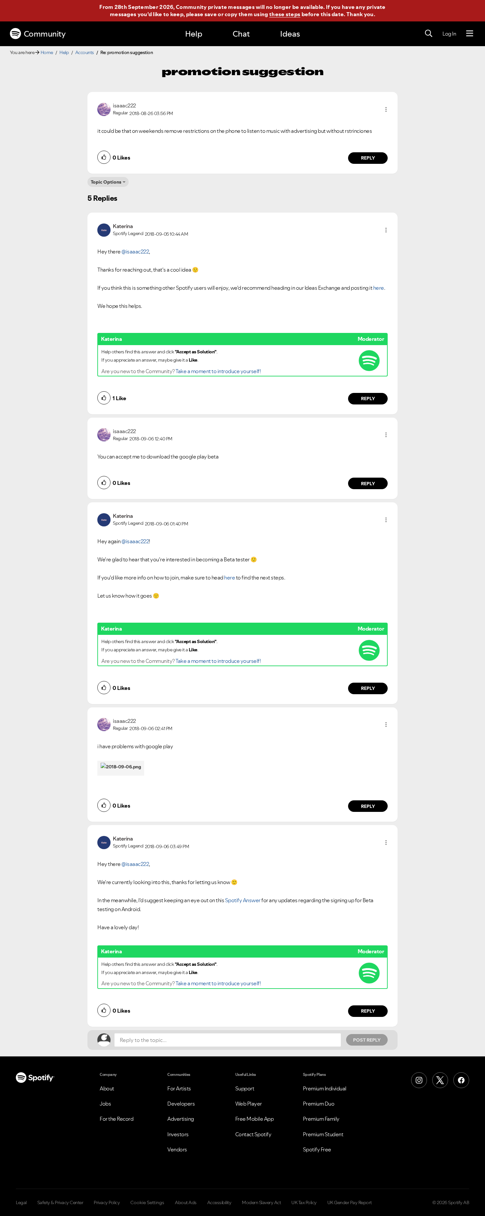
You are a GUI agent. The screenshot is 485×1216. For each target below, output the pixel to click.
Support (244, 1088)
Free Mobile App (254, 1118)
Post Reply (367, 1040)
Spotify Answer (243, 900)
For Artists (179, 1088)
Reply (368, 158)
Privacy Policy (107, 1202)
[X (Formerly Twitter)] (440, 1080)
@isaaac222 (135, 251)
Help (193, 33)
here (378, 287)
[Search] (428, 33)
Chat (241, 33)
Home (47, 52)
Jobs (105, 1103)
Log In (449, 33)
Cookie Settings (147, 1202)
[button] (386, 109)
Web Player (248, 1103)
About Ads (186, 1202)
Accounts (84, 52)
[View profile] (104, 108)
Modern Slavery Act (261, 1202)
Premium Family (321, 1118)
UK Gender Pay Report (349, 1202)
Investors (178, 1134)
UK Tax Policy (304, 1202)
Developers (181, 1103)
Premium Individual (324, 1088)
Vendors (177, 1149)
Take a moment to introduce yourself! (218, 371)
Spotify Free (317, 1149)
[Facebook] (461, 1080)
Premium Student (323, 1134)
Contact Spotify (253, 1134)
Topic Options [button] (106, 182)
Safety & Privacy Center (60, 1202)
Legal (21, 1202)
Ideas (290, 33)
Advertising (180, 1118)
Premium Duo (319, 1103)
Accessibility (219, 1202)
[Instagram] (419, 1080)
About (107, 1088)
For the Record (116, 1118)
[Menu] (469, 33)
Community (45, 33)
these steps (284, 14)
